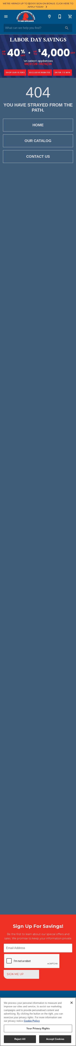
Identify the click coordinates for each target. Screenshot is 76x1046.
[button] (5, 16)
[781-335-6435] (59, 16)
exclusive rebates (39, 72)
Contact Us (38, 156)
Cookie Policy (32, 1021)
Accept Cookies (55, 1039)
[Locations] (49, 16)
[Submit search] (67, 28)
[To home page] (26, 16)
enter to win (62, 72)
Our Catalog (38, 141)
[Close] (72, 1003)
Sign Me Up (15, 974)
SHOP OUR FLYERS (15, 72)
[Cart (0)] (70, 16)
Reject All (19, 1039)
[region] (38, 1021)
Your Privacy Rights (37, 1028)
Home (38, 125)
